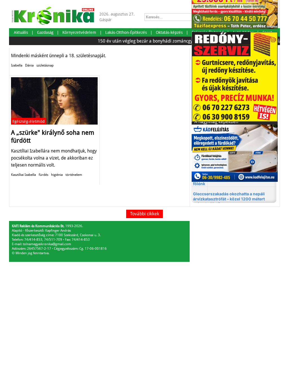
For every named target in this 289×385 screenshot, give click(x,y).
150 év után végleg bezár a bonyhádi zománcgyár (142, 41)
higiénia (57, 175)
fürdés (43, 175)
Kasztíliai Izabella (23, 175)
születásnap (45, 65)
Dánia (29, 65)
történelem (73, 175)
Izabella (16, 65)
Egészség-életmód (28, 121)
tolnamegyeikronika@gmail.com (47, 244)
